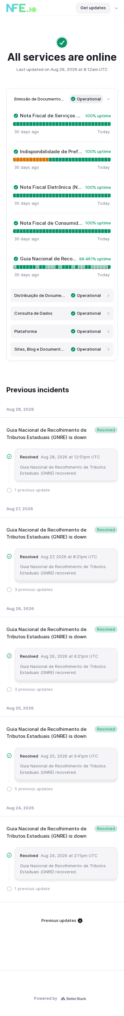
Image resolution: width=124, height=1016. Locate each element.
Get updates (93, 7)
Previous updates (59, 920)
